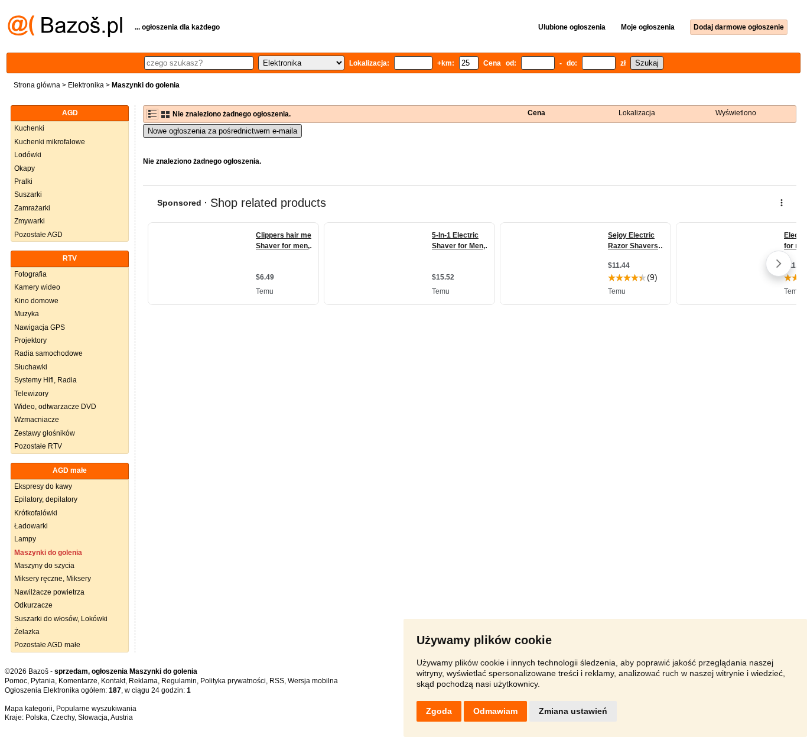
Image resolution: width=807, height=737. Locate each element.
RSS (276, 681)
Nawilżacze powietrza (49, 592)
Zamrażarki (32, 208)
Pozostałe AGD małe (47, 645)
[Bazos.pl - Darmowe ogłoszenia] (65, 35)
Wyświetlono (735, 113)
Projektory (30, 340)
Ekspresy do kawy (43, 486)
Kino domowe (36, 301)
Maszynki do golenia (48, 552)
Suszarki (28, 194)
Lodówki (27, 155)
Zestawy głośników (44, 433)
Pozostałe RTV (38, 446)
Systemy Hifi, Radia (45, 380)
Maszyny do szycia (44, 565)
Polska (36, 717)
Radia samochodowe (48, 353)
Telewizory (31, 393)
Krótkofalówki (35, 513)
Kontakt (113, 681)
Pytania (43, 681)
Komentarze (77, 681)
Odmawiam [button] (495, 711)
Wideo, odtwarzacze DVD (55, 406)
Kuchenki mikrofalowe (49, 142)
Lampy (25, 539)
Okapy (24, 168)
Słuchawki (30, 367)
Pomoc (16, 681)
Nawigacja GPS (39, 327)
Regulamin (179, 681)
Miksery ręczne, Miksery (52, 578)
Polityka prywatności (233, 681)
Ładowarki (31, 526)
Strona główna (37, 85)
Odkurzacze (33, 605)
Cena (536, 113)
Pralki (23, 181)
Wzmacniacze (36, 419)
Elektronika (86, 85)
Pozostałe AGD (38, 234)
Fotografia (30, 274)
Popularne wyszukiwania (96, 708)
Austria (121, 717)
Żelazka (27, 632)
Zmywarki (29, 221)
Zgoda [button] (439, 711)
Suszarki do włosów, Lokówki (61, 619)
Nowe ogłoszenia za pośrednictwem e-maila (222, 130)
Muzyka (26, 314)
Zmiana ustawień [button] (573, 711)
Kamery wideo (37, 287)
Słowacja (93, 717)
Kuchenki (29, 128)
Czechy (62, 717)
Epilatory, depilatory (45, 499)
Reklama (143, 681)
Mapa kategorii (29, 708)
